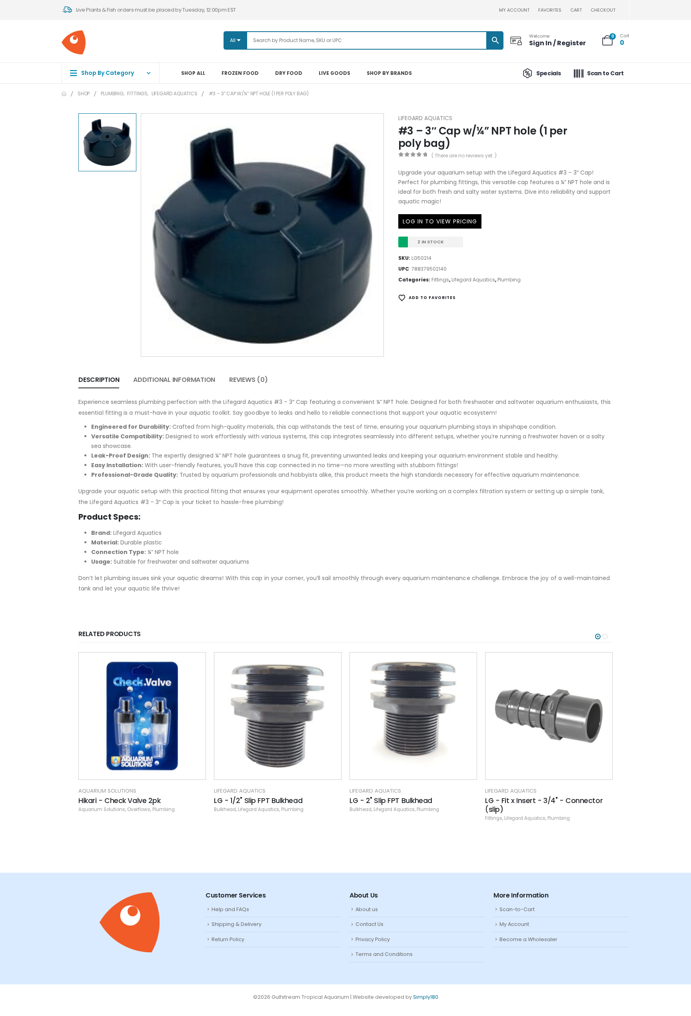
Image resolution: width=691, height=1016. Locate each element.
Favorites (549, 10)
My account (514, 10)
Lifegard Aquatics (425, 118)
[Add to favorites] (193, 664)
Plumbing (509, 279)
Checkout (603, 10)
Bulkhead (225, 809)
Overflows (138, 809)
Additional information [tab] (174, 379)
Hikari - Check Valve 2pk (119, 800)
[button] (597, 636)
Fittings (440, 279)
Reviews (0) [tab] (248, 379)
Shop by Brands (389, 73)
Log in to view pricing (440, 221)
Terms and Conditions (384, 954)
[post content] (142, 716)
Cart (576, 10)
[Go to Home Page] (64, 93)
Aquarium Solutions (107, 791)
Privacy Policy (372, 939)
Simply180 (425, 997)
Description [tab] (98, 379)
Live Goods (334, 73)
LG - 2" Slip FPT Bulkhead (390, 800)
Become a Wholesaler (528, 939)
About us (366, 909)
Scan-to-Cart (517, 909)
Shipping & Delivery (237, 924)
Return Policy (228, 939)
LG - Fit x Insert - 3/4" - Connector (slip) (544, 805)
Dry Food (288, 73)
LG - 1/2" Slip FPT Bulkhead (258, 800)
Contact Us (369, 924)
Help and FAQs (230, 909)
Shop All (193, 73)
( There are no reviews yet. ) (464, 155)
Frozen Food (240, 73)
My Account (514, 924)
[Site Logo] (74, 42)
